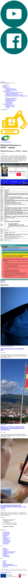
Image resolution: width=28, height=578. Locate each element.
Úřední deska (6, 549)
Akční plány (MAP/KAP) (11, 100)
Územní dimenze (9, 102)
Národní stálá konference (11, 88)
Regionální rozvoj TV (10, 105)
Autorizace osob (6, 556)
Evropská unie (3, 346)
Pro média (5, 550)
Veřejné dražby (6, 542)
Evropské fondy (10, 346)
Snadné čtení (5, 543)
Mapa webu (5, 566)
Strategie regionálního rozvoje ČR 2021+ (14, 92)
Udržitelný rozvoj (9, 101)
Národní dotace (6, 532)
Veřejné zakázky (7, 540)
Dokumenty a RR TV (7, 104)
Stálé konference (6, 87)
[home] (14, 134)
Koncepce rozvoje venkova (11, 98)
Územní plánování (7, 541)
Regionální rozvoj (6, 91)
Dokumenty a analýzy (10, 106)
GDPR (5, 563)
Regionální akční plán (10, 99)
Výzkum (7, 107)
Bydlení (4, 536)
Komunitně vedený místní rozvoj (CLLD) (14, 94)
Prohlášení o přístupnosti (8, 564)
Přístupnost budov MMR (8, 552)
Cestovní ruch (3, 424)
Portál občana (6, 555)
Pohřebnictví (5, 535)
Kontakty (2, 81)
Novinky (5, 86)
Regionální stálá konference (11, 90)
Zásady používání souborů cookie (10, 565)
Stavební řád (5, 539)
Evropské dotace (7, 533)
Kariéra (4, 548)
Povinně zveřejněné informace (9, 551)
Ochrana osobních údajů (6, 572)
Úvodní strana (6, 85)
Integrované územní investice (12, 93)
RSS (4, 561)
